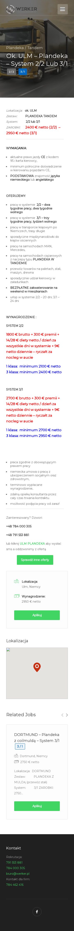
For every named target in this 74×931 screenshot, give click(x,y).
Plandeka (15, 48)
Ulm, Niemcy (31, 587)
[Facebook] (37, 911)
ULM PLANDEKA (32, 543)
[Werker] (31, 9)
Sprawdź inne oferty (35, 560)
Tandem (35, 48)
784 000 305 (15, 868)
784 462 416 (14, 885)
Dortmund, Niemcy (34, 756)
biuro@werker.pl (17, 874)
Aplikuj (37, 615)
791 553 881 (14, 862)
